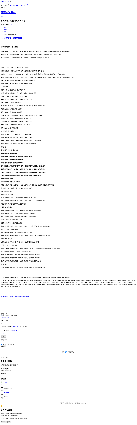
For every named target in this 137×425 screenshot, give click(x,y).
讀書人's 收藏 (8, 12)
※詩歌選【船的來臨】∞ (14, 38)
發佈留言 (3, 346)
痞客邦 (15, 326)
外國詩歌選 (13, 330)
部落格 (6, 29)
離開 (9, 421)
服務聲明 (84, 403)
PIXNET (56, 403)
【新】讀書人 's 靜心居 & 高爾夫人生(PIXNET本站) (15, 297)
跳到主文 (3, 16)
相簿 (5, 27)
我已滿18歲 (4, 421)
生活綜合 (13, 24)
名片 (5, 31)
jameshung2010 (5, 317)
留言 (18, 326)
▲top (2, 333)
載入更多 (3, 336)
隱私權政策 (77, 403)
